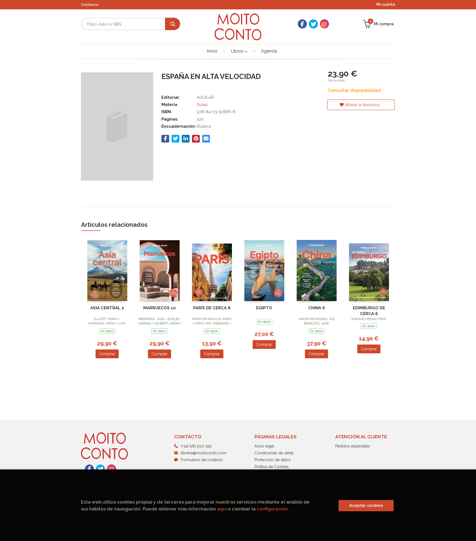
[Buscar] (172, 24)
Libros (238, 51)
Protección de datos (273, 460)
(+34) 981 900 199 (196, 446)
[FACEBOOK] (302, 24)
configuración (272, 509)
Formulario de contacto (202, 460)
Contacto (89, 4)
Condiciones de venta (274, 453)
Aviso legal (264, 446)
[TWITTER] (313, 24)
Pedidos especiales (352, 446)
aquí (222, 509)
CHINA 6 (316, 307)
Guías (202, 104)
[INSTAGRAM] (324, 24)
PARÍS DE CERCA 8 (212, 307)
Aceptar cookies (366, 505)
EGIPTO (264, 307)
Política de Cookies (272, 467)
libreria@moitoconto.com (203, 453)
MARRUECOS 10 (159, 307)
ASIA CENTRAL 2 (107, 307)
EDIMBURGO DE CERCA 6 (369, 310)
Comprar (107, 354)
